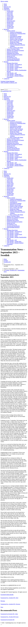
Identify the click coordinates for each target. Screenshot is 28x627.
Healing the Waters (14, 42)
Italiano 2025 (10, 18)
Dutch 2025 (10, 13)
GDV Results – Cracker (13, 66)
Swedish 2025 (10, 26)
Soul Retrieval (13, 35)
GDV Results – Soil (12, 73)
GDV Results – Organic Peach (14, 67)
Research (6, 61)
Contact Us (6, 78)
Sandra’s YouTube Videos (13, 49)
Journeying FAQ (11, 56)
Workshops (6, 8)
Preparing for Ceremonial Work (17, 33)
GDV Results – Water (12, 68)
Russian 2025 (10, 22)
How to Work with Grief (16, 40)
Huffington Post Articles (13, 53)
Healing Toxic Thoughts (16, 43)
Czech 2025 (10, 12)
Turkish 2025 (10, 28)
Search (2, 89)
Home (5, 4)
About (5, 5)
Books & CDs (7, 6)
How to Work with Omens (16, 47)
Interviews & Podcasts (12, 52)
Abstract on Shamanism (16, 32)
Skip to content (4, 1)
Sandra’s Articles (11, 30)
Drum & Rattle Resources (13, 60)
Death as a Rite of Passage (16, 39)
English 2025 (10, 11)
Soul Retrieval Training (15, 36)
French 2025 (10, 15)
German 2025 (10, 16)
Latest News (7, 9)
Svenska (7, 270)
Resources (6, 29)
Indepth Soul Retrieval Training (14, 54)
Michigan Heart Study (12, 63)
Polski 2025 (10, 19)
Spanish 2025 (10, 23)
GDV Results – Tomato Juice (14, 74)
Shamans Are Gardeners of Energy (15, 50)
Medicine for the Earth (15, 37)
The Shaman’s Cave (12, 57)
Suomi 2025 (10, 25)
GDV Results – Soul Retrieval (14, 64)
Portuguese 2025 (11, 21)
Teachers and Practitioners (13, 59)
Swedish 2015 (13, 270)
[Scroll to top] (1, 624)
